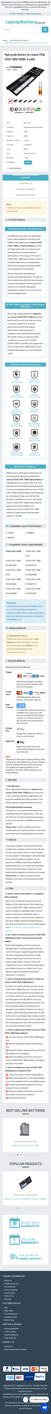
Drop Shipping (10, 1338)
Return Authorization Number (15, 1349)
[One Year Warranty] (25, 1240)
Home (5, 40)
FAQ (13, 14)
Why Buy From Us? (12, 1284)
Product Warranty (11, 1290)
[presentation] (25, 178)
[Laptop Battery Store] (25, 24)
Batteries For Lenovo (19, 40)
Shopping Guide (11, 1317)
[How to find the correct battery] (25, 1256)
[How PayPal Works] (34, 1380)
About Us (8, 1280)
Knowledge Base (11, 1314)
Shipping (37, 14)
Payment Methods (11, 1335)
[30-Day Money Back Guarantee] (25, 1223)
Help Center (9, 1311)
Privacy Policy (10, 1293)
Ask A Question (15, 168)
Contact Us (9, 1346)
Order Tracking (10, 1332)
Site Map (8, 1299)
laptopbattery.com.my (24, 1386)
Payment (20, 14)
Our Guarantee (10, 1287)
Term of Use (9, 1296)
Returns (29, 14)
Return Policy (9, 1320)
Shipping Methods (12, 1329)
